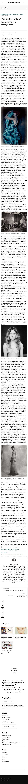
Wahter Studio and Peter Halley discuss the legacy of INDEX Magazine (21, 637)
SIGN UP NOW (8, 701)
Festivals (10, 14)
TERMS (2, 778)
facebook (14, 670)
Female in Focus (5, 739)
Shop (3, 759)
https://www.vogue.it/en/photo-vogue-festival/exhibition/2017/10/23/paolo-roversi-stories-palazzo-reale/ (13, 551)
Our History (4, 754)
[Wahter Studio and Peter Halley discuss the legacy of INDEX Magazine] (21, 630)
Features (6, 14)
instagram (14, 668)
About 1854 (5, 752)
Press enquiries (5, 719)
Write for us (4, 758)
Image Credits (5, 761)
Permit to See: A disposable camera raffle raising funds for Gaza (7, 652)
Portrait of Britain (6, 737)
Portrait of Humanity (6, 735)
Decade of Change (6, 744)
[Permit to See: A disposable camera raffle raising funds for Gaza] (7, 645)
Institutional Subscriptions (8, 722)
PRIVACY (5, 778)
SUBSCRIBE (9, 778)
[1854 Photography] (14, 3)
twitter (14, 673)
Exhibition (3, 14)
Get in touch (5, 715)
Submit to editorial (6, 717)
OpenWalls (4, 741)
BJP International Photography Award (10, 742)
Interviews (15, 14)
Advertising (4, 721)
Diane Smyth (4, 27)
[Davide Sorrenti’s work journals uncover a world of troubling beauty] (7, 630)
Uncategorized (20, 14)
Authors (4, 756)
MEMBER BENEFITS (9, 726)
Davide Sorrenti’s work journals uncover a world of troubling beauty (7, 637)
